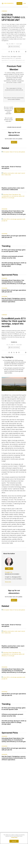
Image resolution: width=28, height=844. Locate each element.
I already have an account (14, 127)
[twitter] (14, 51)
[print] (25, 51)
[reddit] (16, 51)
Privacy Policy (14, 837)
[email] (19, 51)
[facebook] (9, 51)
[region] (14, 838)
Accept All (14, 841)
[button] (3, 3)
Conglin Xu (14, 342)
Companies (4, 11)
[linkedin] (11, 51)
